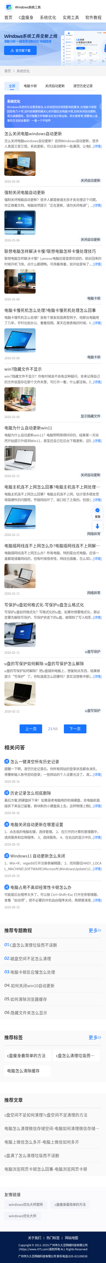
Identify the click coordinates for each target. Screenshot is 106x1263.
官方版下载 (22, 50)
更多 (93, 930)
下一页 (75, 728)
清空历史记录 (83, 85)
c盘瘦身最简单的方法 (26, 1055)
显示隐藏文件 (90, 416)
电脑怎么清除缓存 (23, 1070)
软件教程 (93, 17)
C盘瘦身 (26, 17)
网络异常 (93, 533)
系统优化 (48, 17)
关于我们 (34, 1238)
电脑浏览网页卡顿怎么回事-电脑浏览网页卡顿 (45, 1169)
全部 (11, 85)
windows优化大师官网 (26, 1204)
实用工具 (71, 17)
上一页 (31, 728)
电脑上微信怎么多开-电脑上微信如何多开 (41, 1142)
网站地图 (71, 1238)
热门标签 (53, 1238)
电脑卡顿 (29, 85)
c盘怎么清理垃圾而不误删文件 (77, 1055)
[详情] (97, 146)
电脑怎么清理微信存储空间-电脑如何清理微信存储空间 (52, 1128)
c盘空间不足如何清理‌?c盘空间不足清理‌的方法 (46, 1115)
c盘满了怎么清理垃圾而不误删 (31, 1155)
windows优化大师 (22, 1215)
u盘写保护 (92, 651)
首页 (8, 17)
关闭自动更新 (55, 85)
